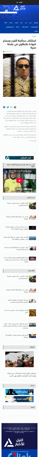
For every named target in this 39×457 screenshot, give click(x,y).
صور (10, 429)
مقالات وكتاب (25, 27)
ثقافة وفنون (9, 428)
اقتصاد (16, 22)
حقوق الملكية (17, 431)
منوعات (36, 31)
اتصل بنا (17, 432)
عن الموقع (32, 431)
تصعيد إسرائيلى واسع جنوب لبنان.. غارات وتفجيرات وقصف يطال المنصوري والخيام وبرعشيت (15, 326)
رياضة (10, 22)
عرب (26, 22)
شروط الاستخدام (9, 431)
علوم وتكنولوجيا (9, 27)
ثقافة (5, 22)
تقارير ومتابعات (34, 27)
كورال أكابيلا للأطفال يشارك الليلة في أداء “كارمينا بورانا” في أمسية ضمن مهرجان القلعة (16, 260)
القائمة (20, 2)
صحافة (17, 27)
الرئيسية (36, 22)
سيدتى (22, 429)
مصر (30, 22)
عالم (21, 22)
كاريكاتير (32, 347)
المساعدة (22, 432)
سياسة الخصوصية (25, 431)
